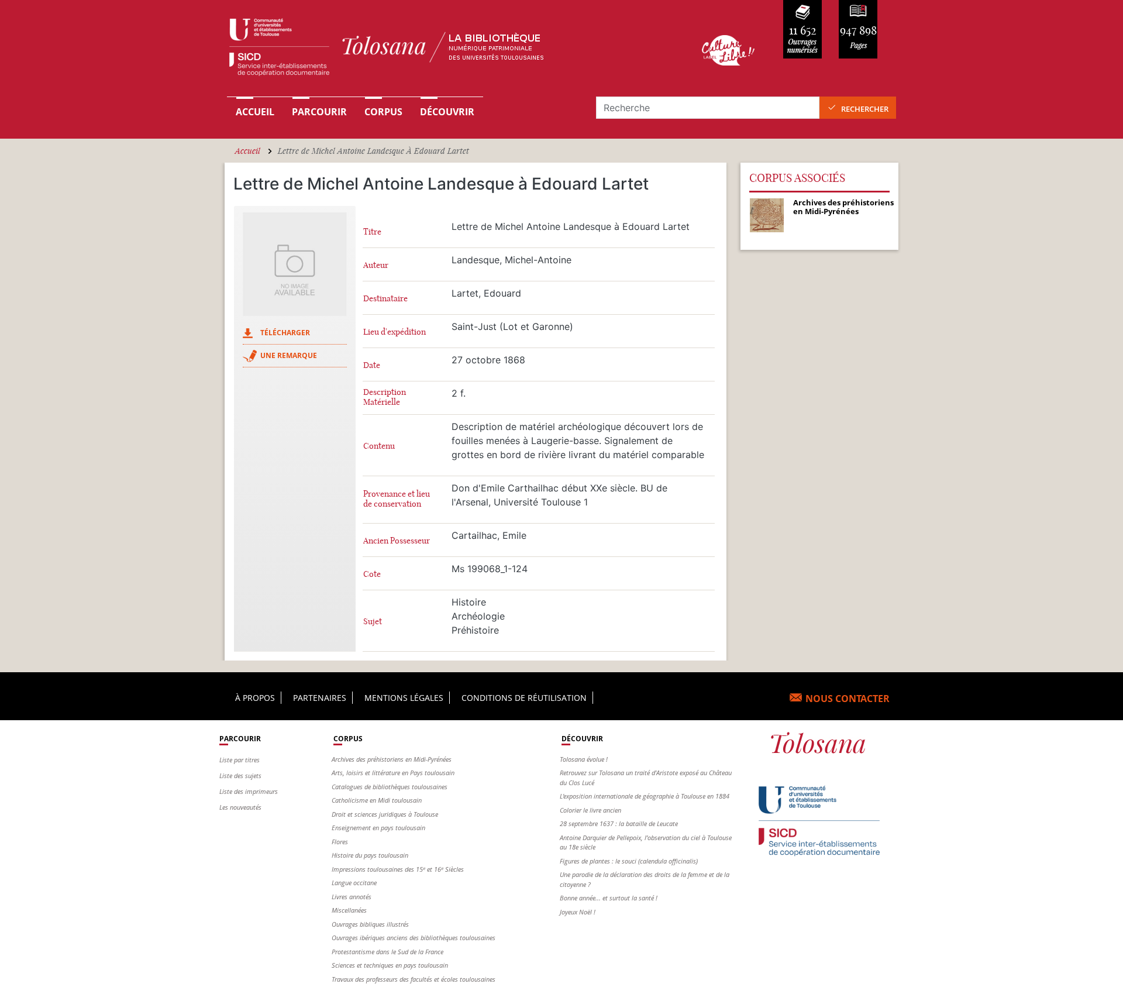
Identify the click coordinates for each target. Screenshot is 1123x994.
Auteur (375, 265)
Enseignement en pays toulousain (378, 827)
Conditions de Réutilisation (524, 697)
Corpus (383, 111)
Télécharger (285, 333)
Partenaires (319, 697)
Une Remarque (288, 355)
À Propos (255, 697)
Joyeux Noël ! (577, 911)
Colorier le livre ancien (590, 810)
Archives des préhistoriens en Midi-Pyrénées (392, 759)
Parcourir (319, 111)
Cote (372, 574)
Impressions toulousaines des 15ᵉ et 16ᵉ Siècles (398, 869)
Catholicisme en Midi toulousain (377, 800)
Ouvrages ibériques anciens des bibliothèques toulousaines (413, 937)
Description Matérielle (384, 397)
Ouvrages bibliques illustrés (370, 924)
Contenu (379, 446)
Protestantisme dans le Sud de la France (387, 951)
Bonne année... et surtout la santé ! (608, 897)
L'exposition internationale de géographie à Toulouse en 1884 (644, 796)
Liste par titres (239, 759)
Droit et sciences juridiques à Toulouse (385, 814)
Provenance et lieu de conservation (396, 499)
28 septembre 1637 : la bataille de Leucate (619, 823)
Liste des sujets (240, 775)
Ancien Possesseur (396, 541)
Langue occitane (354, 882)
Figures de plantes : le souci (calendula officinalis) (629, 861)
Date (371, 365)
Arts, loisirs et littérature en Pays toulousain (393, 772)
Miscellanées (349, 910)
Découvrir (447, 111)
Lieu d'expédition (394, 332)
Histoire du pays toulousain (370, 855)
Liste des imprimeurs (248, 791)
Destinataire (385, 299)
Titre (372, 232)
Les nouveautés (240, 807)
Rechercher (864, 109)
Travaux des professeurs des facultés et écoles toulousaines (413, 979)
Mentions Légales (403, 697)
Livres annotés (351, 896)
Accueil (255, 111)
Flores (340, 841)
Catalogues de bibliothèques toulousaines (389, 786)
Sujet (372, 622)
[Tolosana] (446, 50)
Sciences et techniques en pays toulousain (390, 965)
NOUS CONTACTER (847, 698)
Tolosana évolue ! (584, 759)
